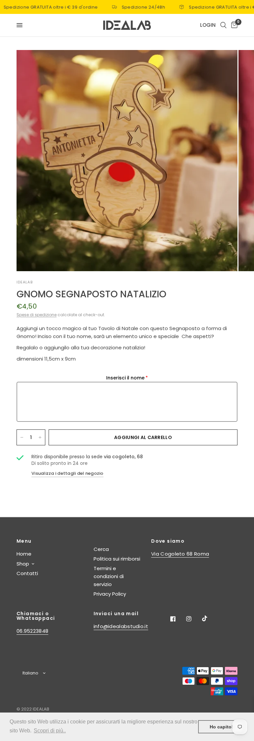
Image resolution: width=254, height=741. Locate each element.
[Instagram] (193, 619)
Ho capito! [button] (221, 726)
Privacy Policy (110, 593)
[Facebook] (177, 619)
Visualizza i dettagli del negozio (67, 473)
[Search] (223, 25)
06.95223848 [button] (32, 631)
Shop (23, 563)
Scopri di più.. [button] (50, 730)
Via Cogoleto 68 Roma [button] (180, 554)
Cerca (101, 549)
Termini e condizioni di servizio (109, 576)
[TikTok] (209, 618)
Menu (24, 541)
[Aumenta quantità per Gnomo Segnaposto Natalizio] (40, 437)
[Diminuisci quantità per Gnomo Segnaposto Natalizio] (22, 437)
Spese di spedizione (37, 315)
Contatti (27, 573)
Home (24, 553)
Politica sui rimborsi (117, 558)
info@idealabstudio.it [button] (121, 626)
